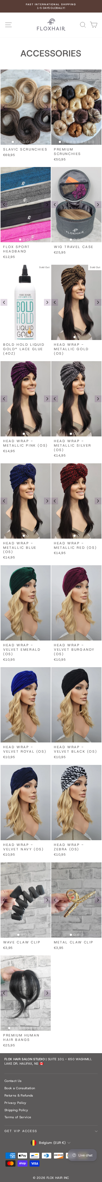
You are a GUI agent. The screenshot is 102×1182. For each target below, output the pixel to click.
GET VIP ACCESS (20, 1131)
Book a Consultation (19, 1088)
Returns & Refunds (18, 1095)
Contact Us (12, 1081)
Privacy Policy (15, 1103)
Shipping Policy (16, 1110)
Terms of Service (17, 1117)
